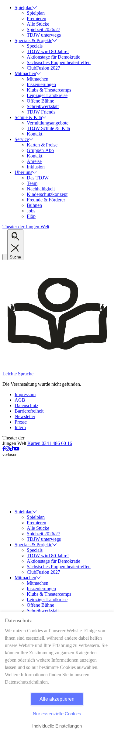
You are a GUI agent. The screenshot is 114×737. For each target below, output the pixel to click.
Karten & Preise (42, 144)
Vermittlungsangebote (47, 122)
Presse (21, 421)
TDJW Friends (41, 111)
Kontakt (34, 133)
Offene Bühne (40, 100)
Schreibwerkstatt (43, 106)
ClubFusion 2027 (43, 67)
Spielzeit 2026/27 (43, 29)
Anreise (34, 161)
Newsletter (25, 416)
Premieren (36, 18)
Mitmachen (25, 73)
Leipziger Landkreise (47, 95)
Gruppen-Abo (40, 150)
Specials (35, 46)
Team (32, 183)
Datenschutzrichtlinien (26, 682)
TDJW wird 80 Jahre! (48, 51)
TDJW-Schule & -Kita (48, 128)
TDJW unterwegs (44, 35)
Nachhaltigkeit (41, 188)
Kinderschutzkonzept (47, 194)
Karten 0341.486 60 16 (49, 443)
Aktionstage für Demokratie (53, 57)
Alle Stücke (38, 24)
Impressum (25, 394)
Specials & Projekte (33, 40)
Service (22, 139)
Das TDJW (38, 177)
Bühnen (34, 205)
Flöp (31, 216)
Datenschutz (26, 405)
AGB (20, 400)
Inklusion (36, 166)
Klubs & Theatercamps (49, 89)
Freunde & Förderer (46, 199)
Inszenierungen (41, 84)
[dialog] (57, 674)
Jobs (31, 210)
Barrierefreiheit (29, 411)
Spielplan (24, 7)
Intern (20, 427)
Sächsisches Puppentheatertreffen (59, 62)
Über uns (23, 172)
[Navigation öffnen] (4, 257)
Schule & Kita (28, 117)
